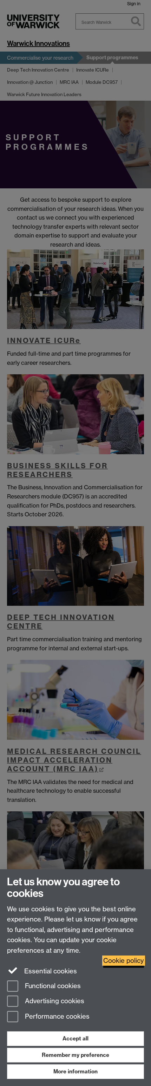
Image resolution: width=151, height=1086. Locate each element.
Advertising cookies (53, 1001)
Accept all (75, 1038)
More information (75, 1071)
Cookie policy (123, 961)
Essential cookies (49, 971)
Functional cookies (52, 986)
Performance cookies (56, 1017)
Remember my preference (75, 1055)
